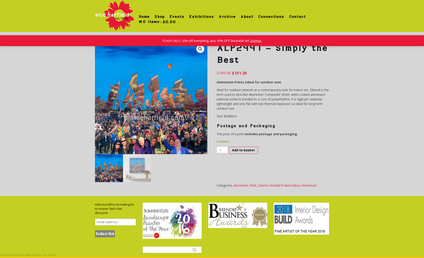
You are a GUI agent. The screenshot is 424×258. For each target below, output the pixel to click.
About (246, 16)
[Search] (194, 249)
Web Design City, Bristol (41, 255)
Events (176, 16)
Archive (227, 16)
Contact (297, 16)
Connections (271, 16)
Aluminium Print (245, 185)
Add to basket (243, 150)
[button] (200, 49)
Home (144, 16)
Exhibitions (201, 16)
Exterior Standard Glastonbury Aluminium (287, 185)
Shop (159, 16)
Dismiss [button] (255, 41)
